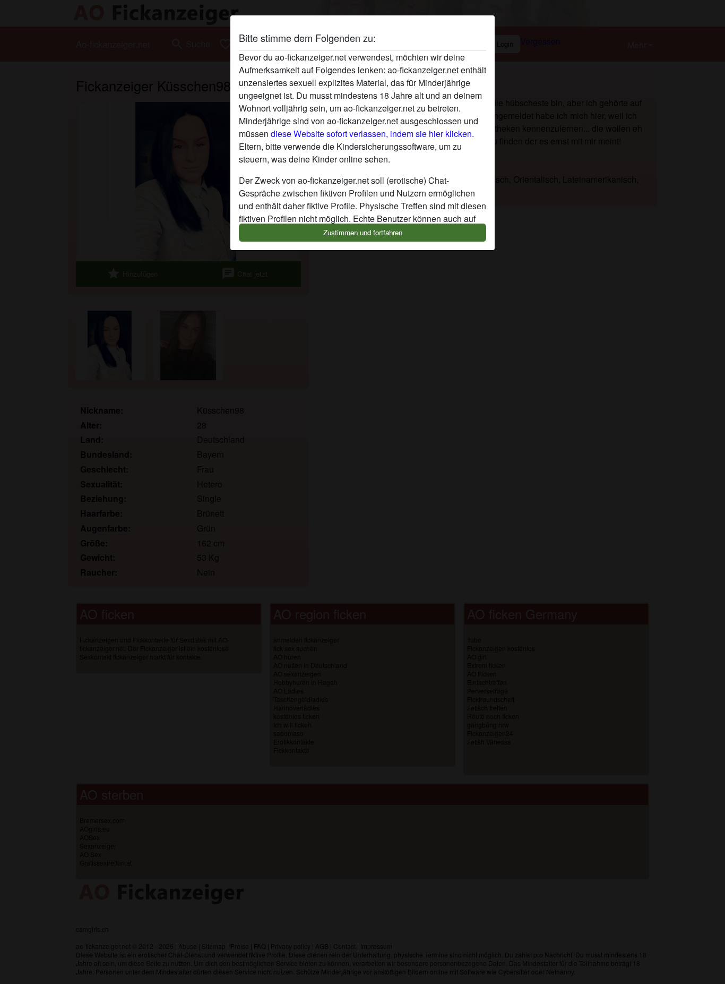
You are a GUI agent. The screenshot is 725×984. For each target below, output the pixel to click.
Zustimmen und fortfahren (362, 232)
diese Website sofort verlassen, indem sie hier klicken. (372, 133)
